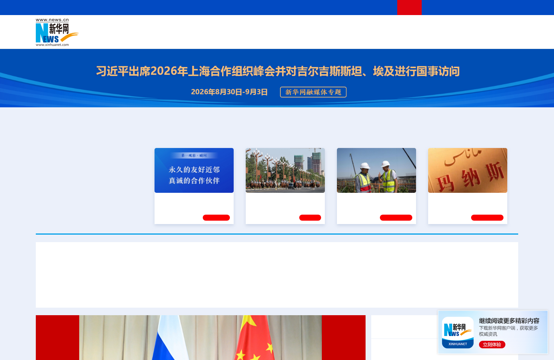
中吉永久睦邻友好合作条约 (84, 293)
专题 (500, 293)
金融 (142, 37)
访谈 (434, 27)
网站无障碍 (377, 7)
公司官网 (93, 32)
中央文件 (502, 27)
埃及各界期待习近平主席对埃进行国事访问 (304, 293)
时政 (183, 27)
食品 (167, 37)
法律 (484, 27)
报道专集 (490, 133)
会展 (360, 37)
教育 (319, 27)
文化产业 (502, 37)
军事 (421, 27)
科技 (331, 27)
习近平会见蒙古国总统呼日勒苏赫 (96, 284)
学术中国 (248, 37)
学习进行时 (149, 27)
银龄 (288, 37)
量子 (357, 27)
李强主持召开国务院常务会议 (414, 351)
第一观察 (216, 216)
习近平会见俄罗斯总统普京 (277, 261)
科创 (344, 27)
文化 (382, 27)
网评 (233, 27)
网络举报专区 (504, 7)
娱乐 (385, 37)
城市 (323, 37)
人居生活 (184, 37)
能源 (348, 37)
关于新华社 (208, 7)
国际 (208, 27)
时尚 (397, 37)
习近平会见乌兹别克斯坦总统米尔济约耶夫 (204, 284)
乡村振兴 (270, 37)
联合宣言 (138, 293)
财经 (221, 27)
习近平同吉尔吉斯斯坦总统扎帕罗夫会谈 (322, 284)
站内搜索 (474, 7)
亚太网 (459, 37)
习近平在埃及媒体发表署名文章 (198, 293)
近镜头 (310, 216)
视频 (446, 27)
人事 (195, 27)
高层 (170, 27)
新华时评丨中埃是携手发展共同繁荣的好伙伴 (427, 293)
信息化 (205, 37)
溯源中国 (305, 37)
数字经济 (225, 37)
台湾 (259, 27)
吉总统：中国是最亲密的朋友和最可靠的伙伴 (443, 284)
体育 (369, 27)
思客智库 (277, 27)
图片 (459, 27)
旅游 (336, 37)
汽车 (155, 37)
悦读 (409, 37)
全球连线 (300, 27)
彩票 (372, 37)
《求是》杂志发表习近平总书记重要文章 (429, 322)
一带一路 (439, 37)
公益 (421, 37)
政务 (472, 27)
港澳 (246, 27)
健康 (408, 27)
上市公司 (479, 37)
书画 (395, 27)
